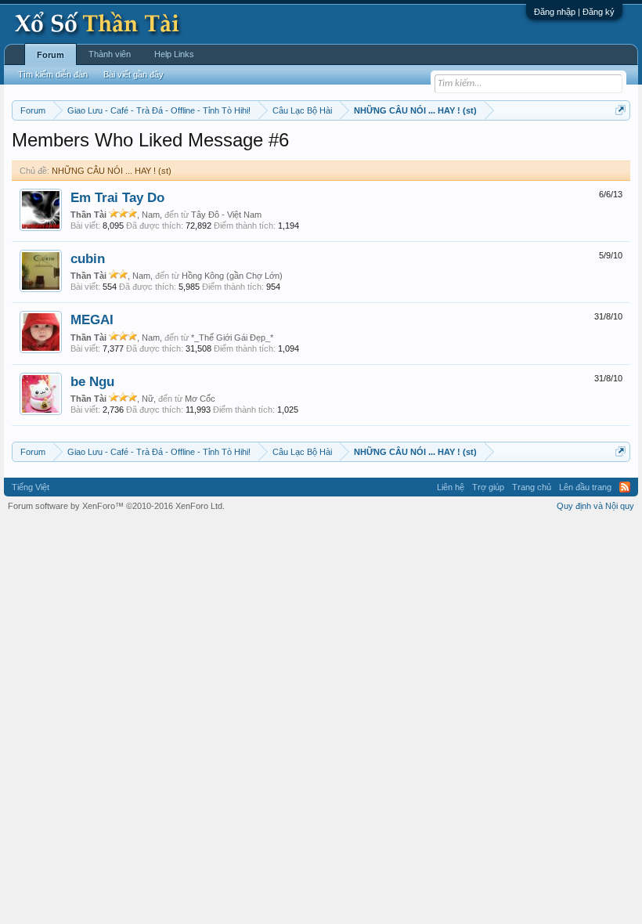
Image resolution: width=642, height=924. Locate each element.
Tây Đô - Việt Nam (226, 214)
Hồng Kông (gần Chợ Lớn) (232, 275)
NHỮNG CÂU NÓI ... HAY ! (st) (111, 170)
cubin (87, 258)
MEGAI (92, 319)
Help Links (174, 54)
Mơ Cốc (200, 398)
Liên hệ (450, 487)
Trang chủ (531, 487)
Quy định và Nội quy (595, 506)
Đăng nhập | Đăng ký (574, 11)
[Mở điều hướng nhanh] (620, 110)
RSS (624, 487)
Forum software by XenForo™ (116, 506)
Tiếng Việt (30, 487)
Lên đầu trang (585, 487)
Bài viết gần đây (133, 74)
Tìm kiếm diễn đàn (53, 74)
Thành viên (109, 54)
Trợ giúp (488, 487)
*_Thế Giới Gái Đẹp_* (232, 337)
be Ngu (92, 381)
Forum (50, 55)
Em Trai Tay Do (117, 197)
